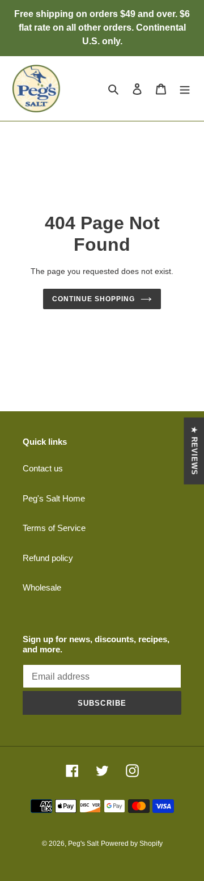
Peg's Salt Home (54, 498)
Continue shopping (93, 299)
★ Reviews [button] (194, 450)
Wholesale (42, 587)
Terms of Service (54, 528)
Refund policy (48, 558)
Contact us (43, 468)
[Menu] (185, 89)
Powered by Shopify (132, 844)
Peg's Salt (83, 844)
